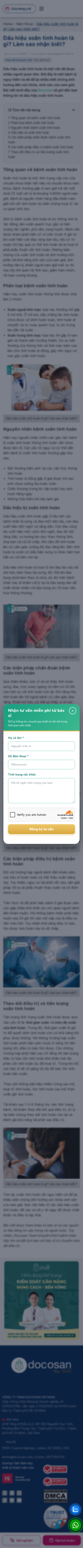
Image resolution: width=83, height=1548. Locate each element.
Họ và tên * (16, 738)
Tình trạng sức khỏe (22, 775)
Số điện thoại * (18, 756)
